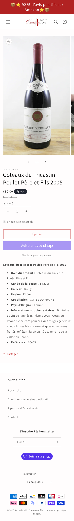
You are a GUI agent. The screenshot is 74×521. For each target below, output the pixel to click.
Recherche (14, 390)
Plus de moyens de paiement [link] (37, 255)
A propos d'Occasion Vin (23, 408)
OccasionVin (21, 510)
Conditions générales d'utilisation (29, 399)
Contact (13, 417)
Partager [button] (12, 354)
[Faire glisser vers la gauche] (28, 162)
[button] (8, 22)
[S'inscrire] (56, 442)
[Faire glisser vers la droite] (45, 162)
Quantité (8, 203)
